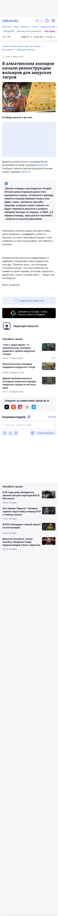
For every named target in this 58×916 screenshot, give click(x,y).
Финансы (24, 26)
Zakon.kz (26, 171)
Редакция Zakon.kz (26, 49)
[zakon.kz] (10, 20)
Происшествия (48, 26)
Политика (7, 26)
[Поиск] (47, 20)
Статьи (35, 26)
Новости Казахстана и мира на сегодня (21, 46)
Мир (16, 26)
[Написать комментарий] (29, 425)
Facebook (43, 165)
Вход (53, 416)
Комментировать (45, 433)
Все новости (8, 49)
